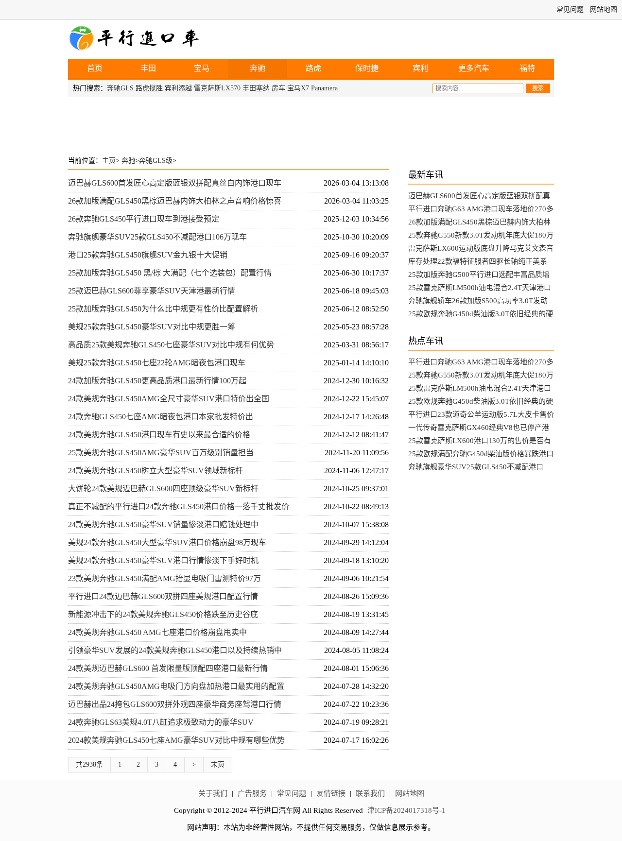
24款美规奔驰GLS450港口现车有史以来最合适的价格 (159, 434)
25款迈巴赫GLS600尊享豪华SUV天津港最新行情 (151, 291)
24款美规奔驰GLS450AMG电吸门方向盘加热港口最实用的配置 (176, 686)
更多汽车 (473, 68)
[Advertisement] (311, 123)
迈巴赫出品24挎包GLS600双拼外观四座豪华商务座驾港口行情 (174, 704)
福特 (527, 68)
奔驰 (257, 68)
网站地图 (603, 9)
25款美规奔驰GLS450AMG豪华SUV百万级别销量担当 (161, 452)
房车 (278, 88)
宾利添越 (178, 88)
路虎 (313, 68)
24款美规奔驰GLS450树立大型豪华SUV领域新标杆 (155, 470)
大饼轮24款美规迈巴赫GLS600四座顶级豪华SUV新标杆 (163, 488)
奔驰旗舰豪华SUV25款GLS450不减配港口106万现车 (157, 237)
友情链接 (331, 793)
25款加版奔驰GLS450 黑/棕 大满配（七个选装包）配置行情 (170, 273)
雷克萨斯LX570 (217, 88)
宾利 (420, 68)
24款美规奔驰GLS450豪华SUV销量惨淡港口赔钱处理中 (163, 524)
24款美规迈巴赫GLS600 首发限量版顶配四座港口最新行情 (168, 668)
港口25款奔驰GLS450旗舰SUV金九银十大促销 (147, 255)
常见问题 (570, 9)
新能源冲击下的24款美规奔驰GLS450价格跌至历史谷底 (163, 614)
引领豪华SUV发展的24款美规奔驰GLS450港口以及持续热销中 (175, 650)
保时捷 (367, 68)
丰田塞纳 (256, 88)
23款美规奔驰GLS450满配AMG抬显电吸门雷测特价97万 (164, 578)
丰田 (148, 68)
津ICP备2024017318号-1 (406, 810)
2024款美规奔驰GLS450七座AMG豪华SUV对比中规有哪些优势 (176, 740)
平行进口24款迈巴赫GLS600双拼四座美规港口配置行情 (163, 596)
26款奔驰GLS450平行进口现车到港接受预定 (143, 219)
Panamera (324, 88)
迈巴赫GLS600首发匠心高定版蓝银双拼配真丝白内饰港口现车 (174, 183)
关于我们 (212, 793)
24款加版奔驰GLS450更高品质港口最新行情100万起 (157, 381)
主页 (109, 160)
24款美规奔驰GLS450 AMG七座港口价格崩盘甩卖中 (157, 632)
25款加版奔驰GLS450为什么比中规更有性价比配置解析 (163, 309)
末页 (218, 764)
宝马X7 (298, 88)
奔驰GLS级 (156, 160)
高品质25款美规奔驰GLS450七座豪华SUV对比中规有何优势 (171, 345)
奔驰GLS (120, 88)
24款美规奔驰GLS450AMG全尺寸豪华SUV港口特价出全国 (168, 399)
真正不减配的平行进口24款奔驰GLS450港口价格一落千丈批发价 (178, 506)
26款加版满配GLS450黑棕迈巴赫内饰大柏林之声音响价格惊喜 (174, 201)
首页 (95, 68)
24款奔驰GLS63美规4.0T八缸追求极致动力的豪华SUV (161, 722)
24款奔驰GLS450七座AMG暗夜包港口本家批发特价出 (160, 416)
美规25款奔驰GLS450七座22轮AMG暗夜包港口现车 (156, 363)
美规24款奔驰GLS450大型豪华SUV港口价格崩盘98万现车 (167, 542)
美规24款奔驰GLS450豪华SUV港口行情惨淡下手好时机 (163, 560)
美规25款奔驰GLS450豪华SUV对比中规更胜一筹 (151, 327)
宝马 (201, 68)
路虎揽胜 (149, 88)
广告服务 (252, 793)
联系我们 (370, 793)
